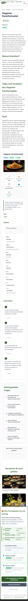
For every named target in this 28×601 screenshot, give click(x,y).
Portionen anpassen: (11, 228)
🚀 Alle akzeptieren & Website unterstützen (14, 579)
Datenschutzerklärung (19, 597)
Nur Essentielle (14, 589)
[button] (14, 397)
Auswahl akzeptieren (14, 584)
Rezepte (12, 1)
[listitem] (14, 397)
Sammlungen (19, 1)
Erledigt (9, 317)
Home (7, 1)
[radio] (8, 454)
